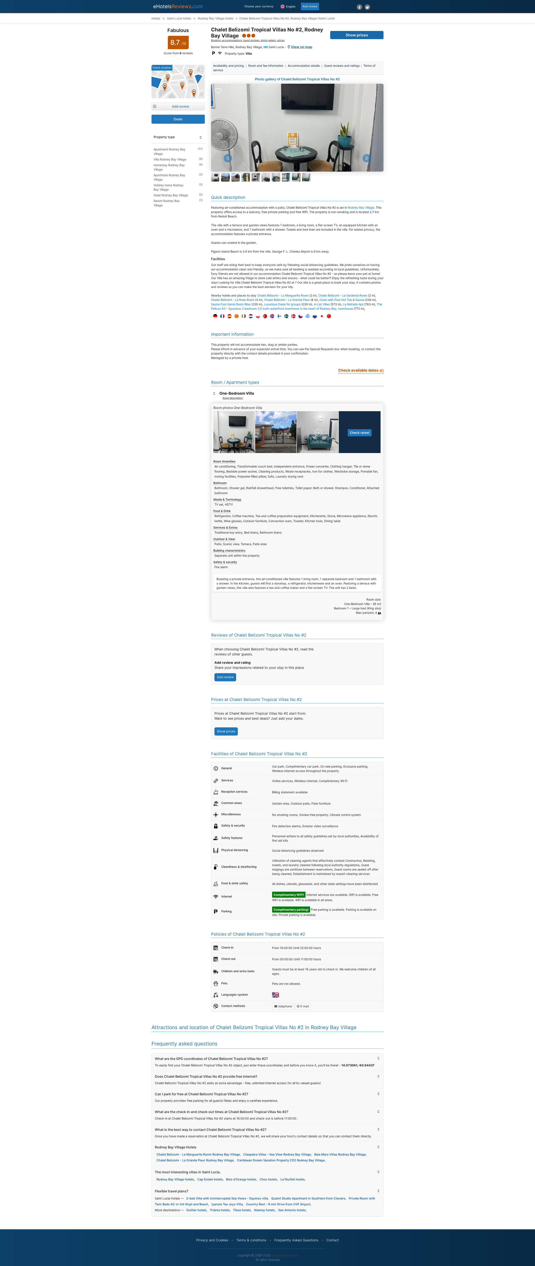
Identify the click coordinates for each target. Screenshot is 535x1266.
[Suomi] (278, 316)
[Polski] (257, 316)
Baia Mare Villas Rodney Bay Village (340, 1154)
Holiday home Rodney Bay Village (168, 187)
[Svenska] (285, 316)
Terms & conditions (251, 1240)
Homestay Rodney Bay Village (169, 167)
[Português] (264, 316)
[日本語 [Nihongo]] (321, 316)
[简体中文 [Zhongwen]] (328, 316)
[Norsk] (271, 316)
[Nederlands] (250, 316)
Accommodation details (304, 65)
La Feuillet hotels (292, 1179)
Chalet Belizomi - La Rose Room (232, 300)
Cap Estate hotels (210, 1179)
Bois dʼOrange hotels (241, 1179)
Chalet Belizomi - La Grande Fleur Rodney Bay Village (195, 1160)
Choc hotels (268, 1179)
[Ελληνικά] (306, 316)
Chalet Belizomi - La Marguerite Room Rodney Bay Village (198, 1154)
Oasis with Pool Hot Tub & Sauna (342, 300)
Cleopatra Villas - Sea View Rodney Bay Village (277, 1154)
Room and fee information (265, 65)
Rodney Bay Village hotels (215, 18)
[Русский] (314, 316)
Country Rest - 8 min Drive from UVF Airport (278, 1204)
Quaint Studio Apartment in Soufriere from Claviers (308, 1198)
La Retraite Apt (353, 304)
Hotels (156, 18)
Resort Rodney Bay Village (167, 203)
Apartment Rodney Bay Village (169, 151)
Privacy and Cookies (212, 1240)
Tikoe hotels (242, 1210)
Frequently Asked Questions (296, 1240)
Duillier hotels (196, 1210)
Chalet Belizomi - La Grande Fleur (287, 300)
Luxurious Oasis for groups (282, 304)
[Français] (221, 316)
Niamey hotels (264, 1210)
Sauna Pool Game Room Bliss (231, 304)
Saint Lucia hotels (178, 18)
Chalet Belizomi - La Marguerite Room (283, 295)
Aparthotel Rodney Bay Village (169, 177)
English (290, 6)
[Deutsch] (214, 316)
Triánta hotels (220, 1210)
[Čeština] (299, 316)
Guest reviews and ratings (342, 65)
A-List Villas (322, 304)
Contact (332, 1240)
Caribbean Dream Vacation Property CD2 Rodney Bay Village (281, 1160)
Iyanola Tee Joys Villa (227, 1204)
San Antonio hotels (292, 1210)
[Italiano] (242, 316)
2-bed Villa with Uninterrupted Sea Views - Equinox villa (227, 1198)
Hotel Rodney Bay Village (171, 195)
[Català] (235, 316)
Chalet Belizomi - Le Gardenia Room (342, 295)
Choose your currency (258, 6)
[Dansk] (292, 316)
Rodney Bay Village (361, 207)
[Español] (228, 316)
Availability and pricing (228, 65)
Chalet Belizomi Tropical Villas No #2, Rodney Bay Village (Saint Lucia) (287, 18)
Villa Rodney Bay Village (170, 159)
